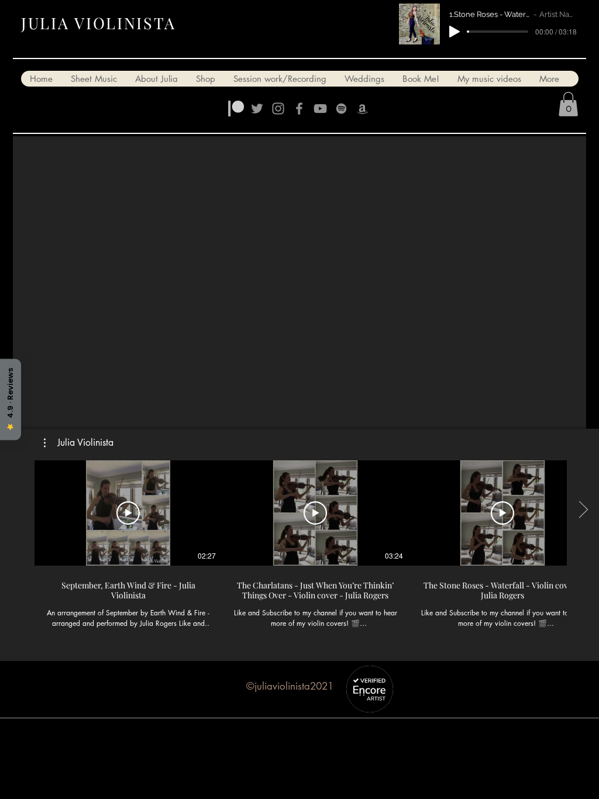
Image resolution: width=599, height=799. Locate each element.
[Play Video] (128, 513)
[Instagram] (278, 108)
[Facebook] (299, 108)
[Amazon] (362, 108)
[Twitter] (257, 108)
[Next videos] (583, 510)
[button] (568, 104)
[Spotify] (341, 108)
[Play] (454, 31)
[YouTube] (320, 108)
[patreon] (236, 108)
